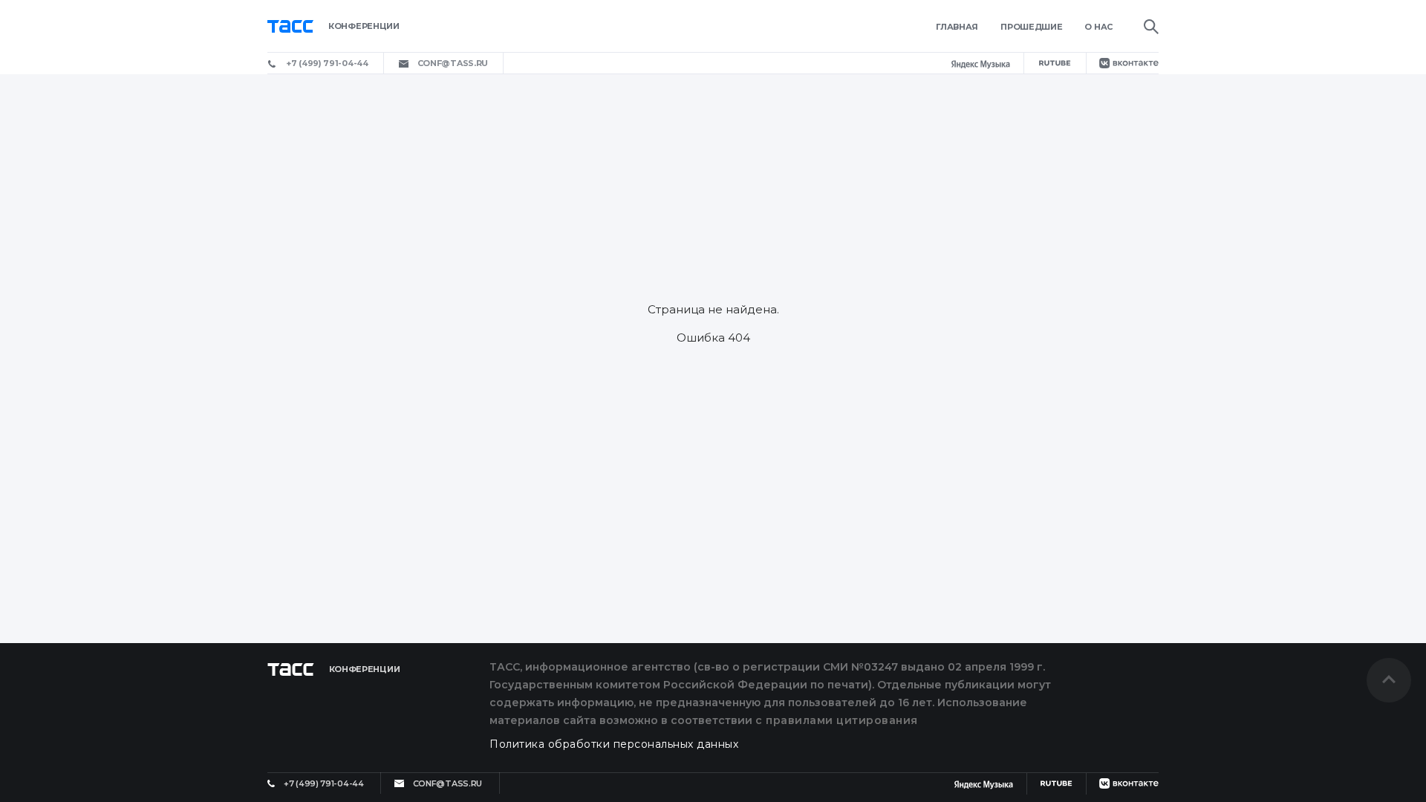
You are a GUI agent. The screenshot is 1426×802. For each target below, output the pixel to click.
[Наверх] (1389, 680)
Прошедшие (1031, 27)
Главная (957, 27)
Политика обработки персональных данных (613, 744)
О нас (1098, 27)
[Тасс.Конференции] (373, 26)
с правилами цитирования (836, 720)
